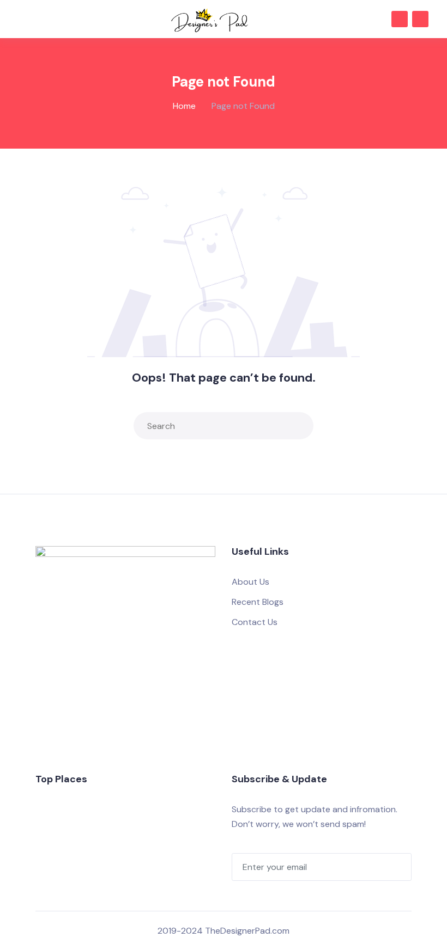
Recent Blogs (257, 602)
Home (184, 106)
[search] (302, 425)
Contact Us (254, 622)
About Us (250, 581)
